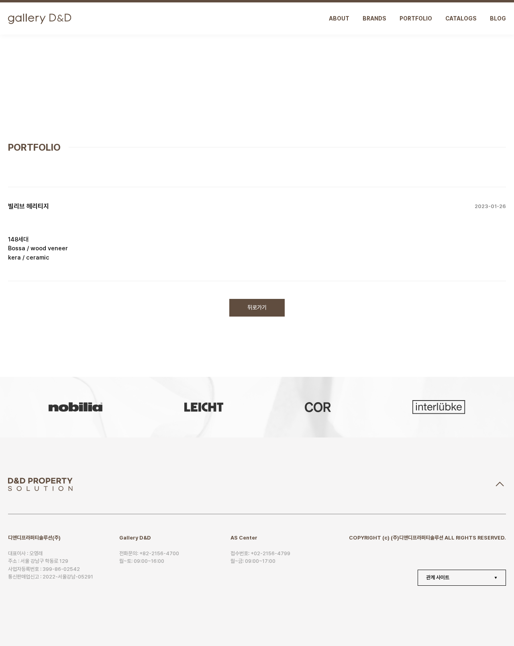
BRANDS (374, 18)
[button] (466, 577)
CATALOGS (461, 18)
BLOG (498, 18)
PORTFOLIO (416, 18)
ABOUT (339, 18)
